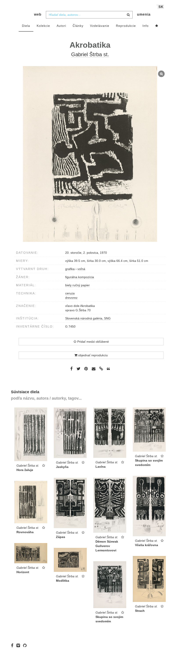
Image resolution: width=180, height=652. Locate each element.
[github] (26, 645)
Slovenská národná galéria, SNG (88, 318)
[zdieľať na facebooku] (71, 368)
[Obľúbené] (157, 26)
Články (78, 25)
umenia (144, 14)
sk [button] (161, 7)
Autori (61, 25)
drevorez (71, 297)
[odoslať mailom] (93, 369)
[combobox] (89, 14)
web (37, 14)
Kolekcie (43, 25)
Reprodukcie (126, 25)
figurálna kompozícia (79, 277)
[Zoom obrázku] (90, 154)
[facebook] (13, 645)
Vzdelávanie (99, 25)
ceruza (70, 293)
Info (145, 25)
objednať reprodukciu (92, 355)
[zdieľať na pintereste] (86, 368)
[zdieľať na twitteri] (78, 368)
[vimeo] (19, 645)
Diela (26, 25)
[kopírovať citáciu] (108, 369)
